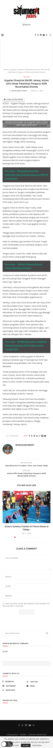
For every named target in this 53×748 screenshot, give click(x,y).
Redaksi (23, 734)
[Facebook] (35, 35)
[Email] (44, 35)
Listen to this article (15, 99)
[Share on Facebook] (29, 435)
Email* (5, 651)
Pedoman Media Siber (37, 734)
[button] (5, 514)
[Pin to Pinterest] (34, 435)
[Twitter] (38, 35)
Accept (26, 745)
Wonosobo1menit (19, 90)
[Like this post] (26, 435)
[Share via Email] (45, 435)
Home (5, 69)
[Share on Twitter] (32, 435)
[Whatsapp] (46, 35)
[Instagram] (41, 35)
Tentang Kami (12, 734)
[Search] (50, 35)
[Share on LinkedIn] (37, 435)
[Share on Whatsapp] (39, 435)
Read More (37, 745)
